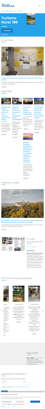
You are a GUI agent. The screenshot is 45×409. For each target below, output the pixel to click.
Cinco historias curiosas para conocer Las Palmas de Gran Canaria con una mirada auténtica (39, 112)
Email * (24, 381)
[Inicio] (8, 5)
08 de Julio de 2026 (16, 105)
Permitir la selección (20, 401)
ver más (18, 321)
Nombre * (4, 381)
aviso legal (14, 386)
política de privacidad (24, 386)
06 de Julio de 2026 (5, 76)
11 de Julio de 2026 (5, 105)
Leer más (4, 86)
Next (43, 311)
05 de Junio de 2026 (38, 105)
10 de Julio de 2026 (5, 218)
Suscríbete (37, 357)
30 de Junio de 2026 (28, 140)
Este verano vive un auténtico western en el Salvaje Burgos (27, 110)
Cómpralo (7, 30)
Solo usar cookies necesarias (6, 401)
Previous (2, 311)
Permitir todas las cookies (35, 401)
